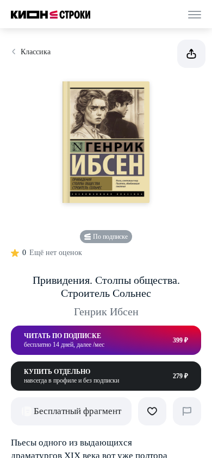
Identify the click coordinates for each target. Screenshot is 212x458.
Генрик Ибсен (106, 311)
